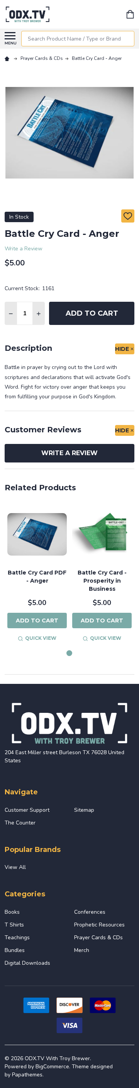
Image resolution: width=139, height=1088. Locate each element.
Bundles (15, 950)
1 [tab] (70, 653)
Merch (81, 950)
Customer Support (27, 810)
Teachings (17, 937)
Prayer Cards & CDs (98, 937)
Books (12, 912)
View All (15, 867)
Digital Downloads (27, 963)
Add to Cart (92, 313)
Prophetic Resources (99, 924)
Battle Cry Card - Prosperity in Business (102, 580)
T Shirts (14, 924)
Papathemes (27, 1074)
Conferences (89, 912)
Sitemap (84, 810)
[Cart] (131, 14)
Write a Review (23, 248)
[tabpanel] (37, 574)
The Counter (20, 822)
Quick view (40, 638)
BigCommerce (52, 1066)
